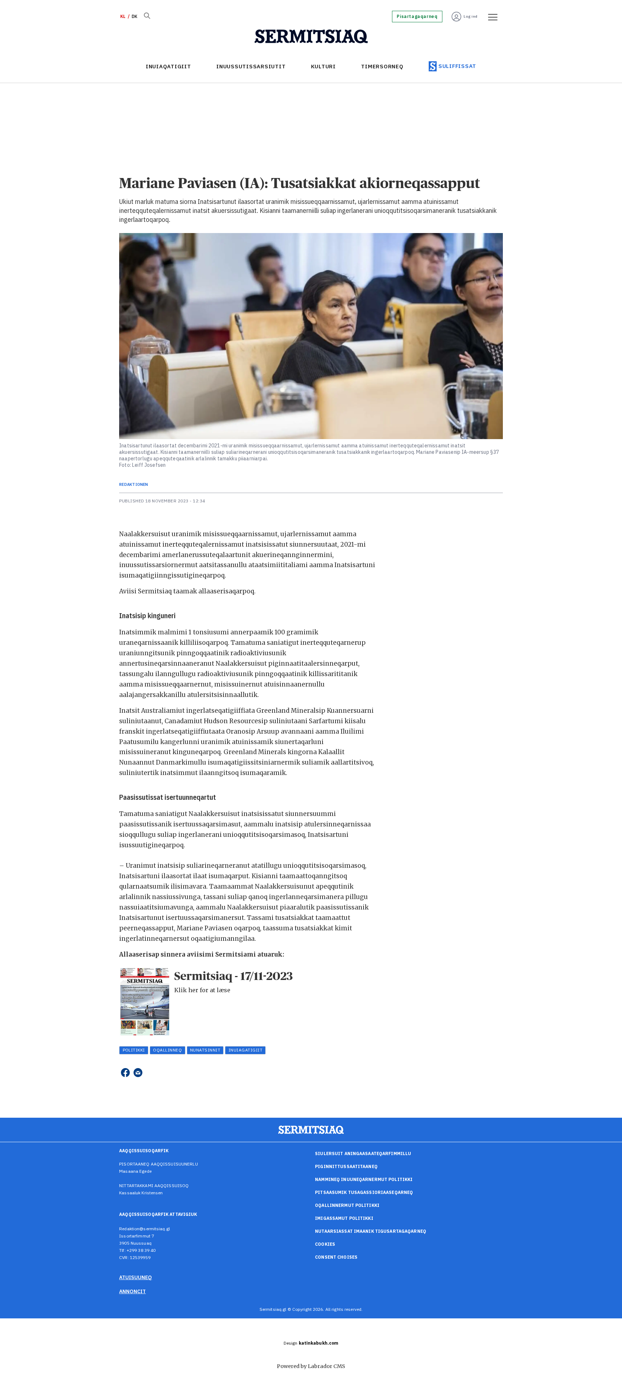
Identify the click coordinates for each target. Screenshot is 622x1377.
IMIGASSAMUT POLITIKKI (344, 1218)
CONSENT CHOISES (336, 1257)
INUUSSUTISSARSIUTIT (250, 66)
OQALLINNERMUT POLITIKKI (347, 1205)
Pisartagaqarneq (417, 16)
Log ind (471, 16)
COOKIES (325, 1244)
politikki (134, 1050)
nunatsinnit (205, 1050)
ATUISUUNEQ (135, 1277)
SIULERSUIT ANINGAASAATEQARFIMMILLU (363, 1153)
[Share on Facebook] (125, 1073)
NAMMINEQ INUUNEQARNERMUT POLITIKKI (364, 1179)
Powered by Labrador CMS (311, 1366)
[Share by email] (138, 1073)
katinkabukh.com (319, 1343)
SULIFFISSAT (457, 66)
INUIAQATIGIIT (168, 66)
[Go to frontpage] (311, 36)
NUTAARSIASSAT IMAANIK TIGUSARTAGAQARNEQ (370, 1231)
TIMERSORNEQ (382, 66)
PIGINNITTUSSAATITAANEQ (346, 1166)
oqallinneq (167, 1050)
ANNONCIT (132, 1291)
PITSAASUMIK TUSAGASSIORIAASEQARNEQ (364, 1192)
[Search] (146, 16)
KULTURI (323, 66)
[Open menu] (490, 16)
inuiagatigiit (245, 1050)
